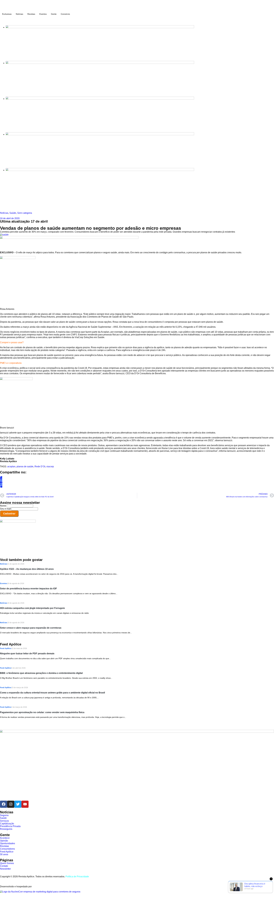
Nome (3, 506)
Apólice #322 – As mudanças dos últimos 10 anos (27, 569)
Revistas (31, 14)
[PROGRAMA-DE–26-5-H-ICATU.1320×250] (100, 99)
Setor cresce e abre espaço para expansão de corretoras (30, 628)
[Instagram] (10, 804)
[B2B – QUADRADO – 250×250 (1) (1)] (18, 522)
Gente (54, 14)
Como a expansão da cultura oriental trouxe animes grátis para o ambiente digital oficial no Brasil (52, 692)
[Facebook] (3, 804)
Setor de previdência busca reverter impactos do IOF (28, 588)
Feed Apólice (5, 648)
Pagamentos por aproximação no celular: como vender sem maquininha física (42, 712)
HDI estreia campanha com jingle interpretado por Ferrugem (32, 608)
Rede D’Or (40, 466)
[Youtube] (25, 804)
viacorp (50, 466)
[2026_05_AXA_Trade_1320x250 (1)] (100, 63)
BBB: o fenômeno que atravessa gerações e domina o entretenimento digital (41, 673)
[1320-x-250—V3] (100, 27)
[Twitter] (17, 804)
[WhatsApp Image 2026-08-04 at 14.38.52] (100, 170)
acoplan (11, 466)
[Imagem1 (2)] (100, 134)
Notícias (19, 14)
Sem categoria (24, 213)
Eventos (43, 14)
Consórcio (65, 14)
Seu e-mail (5, 509)
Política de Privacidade (77, 876)
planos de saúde (25, 466)
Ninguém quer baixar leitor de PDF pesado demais (27, 653)
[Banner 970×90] (69, 238)
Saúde (12, 213)
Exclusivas (7, 14)
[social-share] (1, 477)
